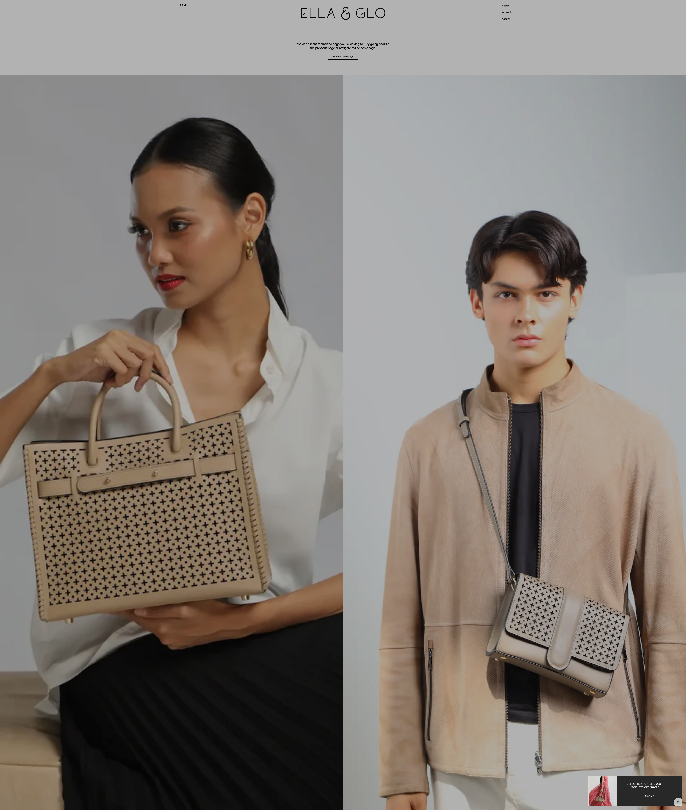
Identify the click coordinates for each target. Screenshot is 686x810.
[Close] (678, 779)
